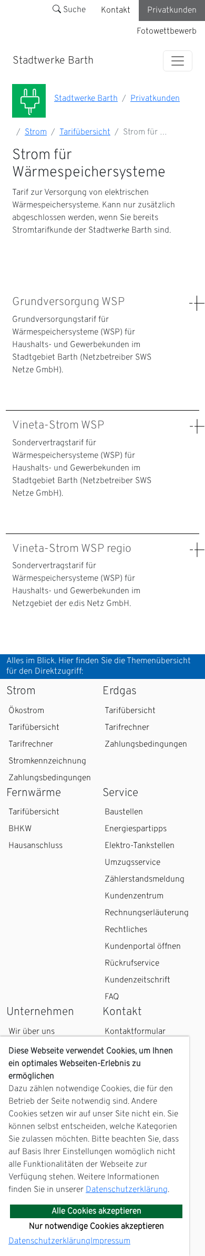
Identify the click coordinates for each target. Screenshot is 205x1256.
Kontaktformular (135, 1032)
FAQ (112, 997)
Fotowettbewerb (167, 31)
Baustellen (124, 812)
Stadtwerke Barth (53, 61)
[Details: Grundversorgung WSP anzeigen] (196, 303)
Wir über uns (31, 1032)
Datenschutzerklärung (127, 1190)
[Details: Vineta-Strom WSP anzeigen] (196, 426)
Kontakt (115, 10)
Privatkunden (172, 10)
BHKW (20, 829)
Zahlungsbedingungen (49, 778)
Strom (36, 132)
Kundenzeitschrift (137, 980)
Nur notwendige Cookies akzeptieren (96, 1226)
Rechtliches (126, 930)
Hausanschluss (35, 846)
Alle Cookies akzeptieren (96, 1211)
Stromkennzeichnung (47, 761)
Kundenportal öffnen (143, 946)
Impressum (110, 1241)
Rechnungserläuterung (147, 913)
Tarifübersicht (84, 132)
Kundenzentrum (134, 896)
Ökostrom (26, 711)
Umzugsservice (132, 862)
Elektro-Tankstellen (140, 846)
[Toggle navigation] (177, 60)
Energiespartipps (136, 829)
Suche (73, 10)
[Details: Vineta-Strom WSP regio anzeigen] (196, 550)
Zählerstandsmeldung (144, 879)
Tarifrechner (30, 744)
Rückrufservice (132, 963)
